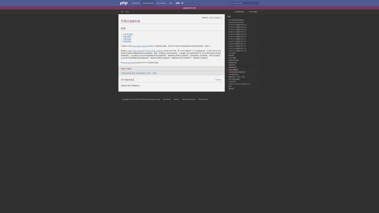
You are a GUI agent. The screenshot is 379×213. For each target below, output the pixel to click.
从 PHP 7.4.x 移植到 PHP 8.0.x (237, 36)
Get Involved (161, 3)
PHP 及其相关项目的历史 (236, 20)
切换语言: (205, 18)
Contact (176, 99)
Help (171, 3)
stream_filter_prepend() (154, 51)
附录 (127, 12)
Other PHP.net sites (188, 99)
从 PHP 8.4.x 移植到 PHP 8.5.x (238, 25)
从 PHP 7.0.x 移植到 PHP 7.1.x (237, 46)
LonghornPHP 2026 (189, 8)
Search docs (237, 3)
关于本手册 (232, 81)
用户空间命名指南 (234, 79)
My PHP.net (167, 99)
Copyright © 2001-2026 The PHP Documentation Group (141, 99)
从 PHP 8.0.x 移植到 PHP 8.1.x (237, 34)
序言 (122, 12)
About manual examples (236, 22)
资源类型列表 (233, 67)
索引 (230, 86)
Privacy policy (203, 99)
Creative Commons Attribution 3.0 (239, 84)
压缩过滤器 (127, 39)
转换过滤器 (127, 37)
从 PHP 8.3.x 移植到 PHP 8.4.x (238, 27)
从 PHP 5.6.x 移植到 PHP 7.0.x (237, 48)
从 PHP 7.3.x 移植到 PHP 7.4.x (237, 39)
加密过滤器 (127, 41)
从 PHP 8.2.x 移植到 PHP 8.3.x (238, 29)
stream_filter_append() (140, 46)
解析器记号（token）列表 (237, 77)
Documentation (148, 3)
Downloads (136, 3)
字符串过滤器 (128, 34)
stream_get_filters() (130, 63)
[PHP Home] (124, 3)
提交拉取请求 (141, 73)
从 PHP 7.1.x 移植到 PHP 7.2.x (237, 44)
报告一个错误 (152, 73)
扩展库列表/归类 (234, 60)
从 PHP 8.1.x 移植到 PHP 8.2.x (237, 32)
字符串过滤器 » (253, 12)
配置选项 (231, 55)
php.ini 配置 (232, 58)
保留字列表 (232, 65)
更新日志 (231, 89)
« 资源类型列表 (239, 12)
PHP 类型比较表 (233, 74)
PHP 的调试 (232, 53)
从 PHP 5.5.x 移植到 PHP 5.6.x (237, 51)
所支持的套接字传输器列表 (237, 72)
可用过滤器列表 (233, 70)
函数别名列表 (233, 63)
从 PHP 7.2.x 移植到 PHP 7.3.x (237, 41)
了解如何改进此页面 (128, 73)
